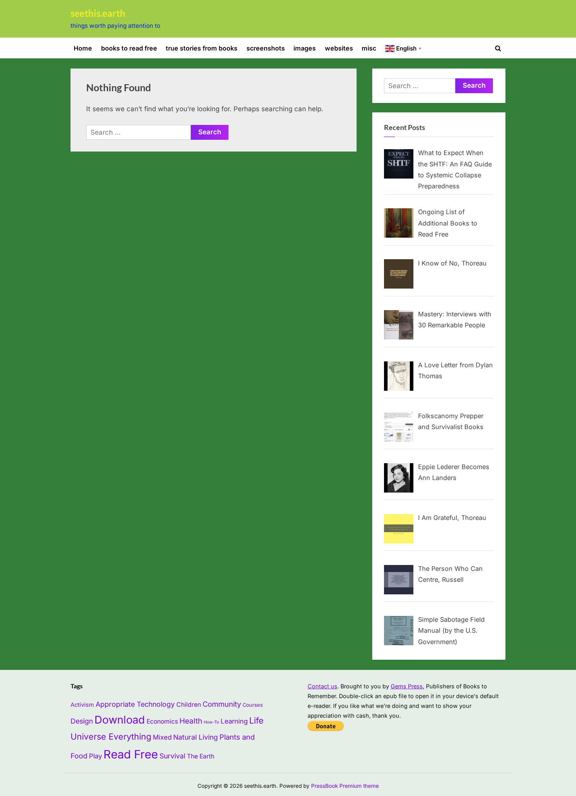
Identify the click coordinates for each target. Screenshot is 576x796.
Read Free (130, 754)
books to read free (129, 48)
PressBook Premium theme (345, 786)
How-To (211, 722)
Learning (234, 721)
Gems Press (407, 686)
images (304, 48)
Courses (253, 705)
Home (83, 48)
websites (339, 48)
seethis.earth (98, 13)
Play (95, 756)
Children (188, 704)
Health (190, 721)
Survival (172, 756)
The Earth (200, 756)
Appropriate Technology (135, 704)
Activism (82, 704)
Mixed (162, 737)
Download (119, 719)
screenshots (265, 48)
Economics (162, 721)
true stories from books (201, 48)
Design (82, 721)
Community (222, 704)
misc (369, 48)
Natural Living (195, 737)
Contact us (322, 686)
